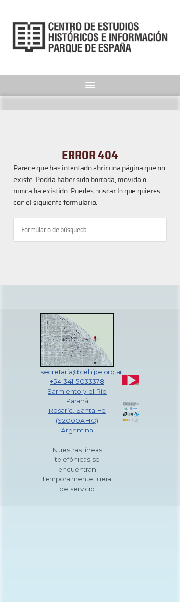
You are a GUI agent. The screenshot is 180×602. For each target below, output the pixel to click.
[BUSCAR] (151, 229)
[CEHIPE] (90, 37)
